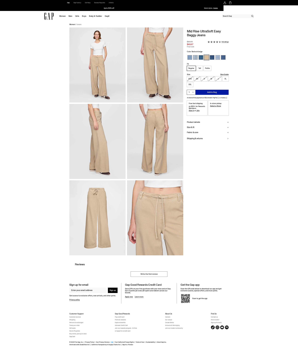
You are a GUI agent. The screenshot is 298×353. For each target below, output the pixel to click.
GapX (107, 16)
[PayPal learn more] (218, 97)
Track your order (74, 325)
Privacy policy (74, 300)
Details (215, 8)
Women (62, 16)
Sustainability (150, 342)
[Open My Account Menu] (224, 2)
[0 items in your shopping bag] (230, 2)
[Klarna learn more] (226, 97)
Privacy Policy (89, 342)
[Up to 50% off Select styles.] (109, 8)
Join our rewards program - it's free (126, 328)
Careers (167, 317)
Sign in (191, 110)
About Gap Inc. (161, 342)
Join (198, 110)
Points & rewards (120, 320)
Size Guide (224, 74)
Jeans (79, 24)
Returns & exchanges (76, 322)
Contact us (214, 317)
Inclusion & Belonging (172, 325)
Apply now (129, 297)
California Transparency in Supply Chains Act (105, 344)
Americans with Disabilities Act (79, 344)
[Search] (252, 16)
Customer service (75, 317)
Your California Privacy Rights (124, 342)
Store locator (215, 320)
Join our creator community (174, 328)
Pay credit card (119, 317)
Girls (77, 16)
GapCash (72, 336)
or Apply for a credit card (122, 331)
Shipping (72, 320)
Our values (168, 320)
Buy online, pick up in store (78, 334)
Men (70, 16)
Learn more (139, 297)
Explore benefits (120, 322)
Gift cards (72, 328)
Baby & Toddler (95, 16)
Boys (84, 16)
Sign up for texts (216, 322)
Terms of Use (140, 342)
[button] (126, 142)
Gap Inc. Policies (127, 344)
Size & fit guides (74, 331)
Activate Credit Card (121, 325)
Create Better (169, 322)
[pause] (295, 8)
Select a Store (215, 106)
